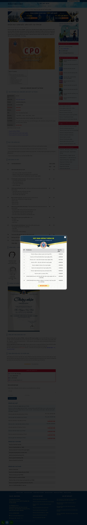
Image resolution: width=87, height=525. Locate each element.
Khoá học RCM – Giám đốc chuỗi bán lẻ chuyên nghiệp (41, 262)
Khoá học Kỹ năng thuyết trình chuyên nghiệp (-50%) (41, 267)
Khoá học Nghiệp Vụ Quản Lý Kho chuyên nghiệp (41, 265)
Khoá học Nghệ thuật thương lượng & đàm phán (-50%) (41, 270)
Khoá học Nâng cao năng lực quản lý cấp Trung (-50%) (41, 254)
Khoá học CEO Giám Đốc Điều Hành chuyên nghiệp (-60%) (41, 256)
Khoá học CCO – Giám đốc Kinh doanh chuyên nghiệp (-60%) (41, 259)
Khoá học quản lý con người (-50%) (41, 273)
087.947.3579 (43, 285)
